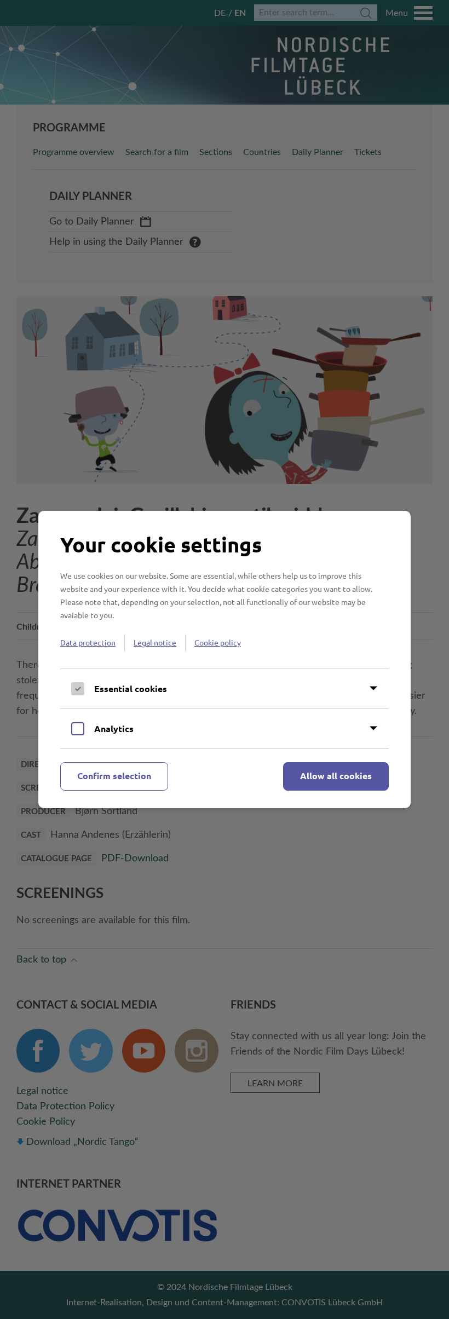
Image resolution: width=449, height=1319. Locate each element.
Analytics (114, 728)
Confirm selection (114, 775)
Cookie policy (217, 642)
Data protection (88, 642)
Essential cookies (130, 688)
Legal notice (155, 642)
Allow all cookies (336, 775)
